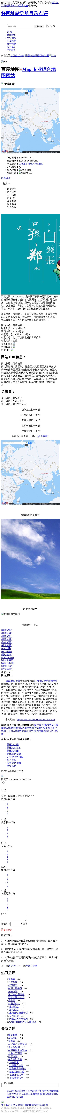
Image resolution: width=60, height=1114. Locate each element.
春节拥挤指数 (14, 763)
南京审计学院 (15, 1059)
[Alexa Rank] (7, 657)
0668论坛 (12, 991)
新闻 (23, 1091)
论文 (16, 1097)
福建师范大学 (16, 1074)
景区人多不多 (14, 747)
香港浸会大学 (16, 1077)
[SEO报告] (6, 651)
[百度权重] (6, 630)
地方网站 (11, 44)
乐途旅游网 (14, 1047)
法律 (21, 1097)
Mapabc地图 (28, 731)
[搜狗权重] (6, 636)
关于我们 (5, 1105)
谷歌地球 (10, 728)
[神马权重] (6, 645)
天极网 (11, 979)
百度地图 (44, 55)
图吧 (3, 728)
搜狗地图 (39, 731)
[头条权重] (6, 642)
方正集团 (12, 982)
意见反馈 (15, 1105)
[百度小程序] (7, 663)
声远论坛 (12, 1056)
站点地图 (43, 1105)
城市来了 (47, 728)
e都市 (46, 725)
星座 (16, 1094)
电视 (14, 1091)
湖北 (44, 1094)
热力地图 (11, 760)
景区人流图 (13, 750)
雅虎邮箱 (12, 1035)
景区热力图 (13, 744)
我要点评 (5, 178)
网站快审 (8, 5)
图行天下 (38, 725)
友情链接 (33, 1105)
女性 (44, 1091)
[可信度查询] (7, 660)
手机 (40, 1091)
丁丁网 (9, 731)
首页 (12, 55)
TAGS (16, 5)
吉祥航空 (14, 1006)
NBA (9, 1091)
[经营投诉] (6, 666)
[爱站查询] (6, 654)
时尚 (35, 1091)
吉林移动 (12, 1038)
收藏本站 (33, 5)
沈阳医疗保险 (16, 1065)
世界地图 (38, 728)
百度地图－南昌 (16, 997)
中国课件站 (14, 1003)
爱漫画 (11, 1041)
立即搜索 (39, 26)
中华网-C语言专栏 (17, 1044)
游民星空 (14, 1009)
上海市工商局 (15, 1053)
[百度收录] (6, 633)
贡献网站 (24, 1105)
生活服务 (11, 38)
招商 (53, 1094)
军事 (25, 1094)
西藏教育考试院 (17, 1068)
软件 (11, 1094)
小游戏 (29, 1091)
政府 (11, 1097)
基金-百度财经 (16, 1071)
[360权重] (6, 648)
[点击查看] (42, 436)
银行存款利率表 (16, 994)
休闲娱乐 (11, 35)
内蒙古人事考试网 (18, 1019)
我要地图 (53, 725)
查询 (49, 1091)
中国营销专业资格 (17, 1050)
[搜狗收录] (6, 639)
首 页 (9, 32)
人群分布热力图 (15, 756)
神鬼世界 (14, 1062)
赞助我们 (11, 50)
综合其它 (11, 47)
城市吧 (47, 731)
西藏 (39, 1094)
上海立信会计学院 (18, 1012)
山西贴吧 (12, 985)
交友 (21, 1094)
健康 (54, 1091)
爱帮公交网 (31, 966)
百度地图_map (13, 680)
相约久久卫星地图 (24, 728)
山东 (30, 1094)
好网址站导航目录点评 (46, 680)
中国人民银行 (15, 988)
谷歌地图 (17, 731)
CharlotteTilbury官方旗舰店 (22, 1022)
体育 (19, 1091)
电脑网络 (11, 41)
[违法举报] (6, 669)
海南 (35, 1094)
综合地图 (35, 55)
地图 (27, 55)
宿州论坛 (14, 1015)
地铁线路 (11, 766)
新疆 (49, 1094)
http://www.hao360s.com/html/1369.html (36, 719)
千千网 (11, 1000)
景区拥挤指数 (14, 753)
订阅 (53, 55)
